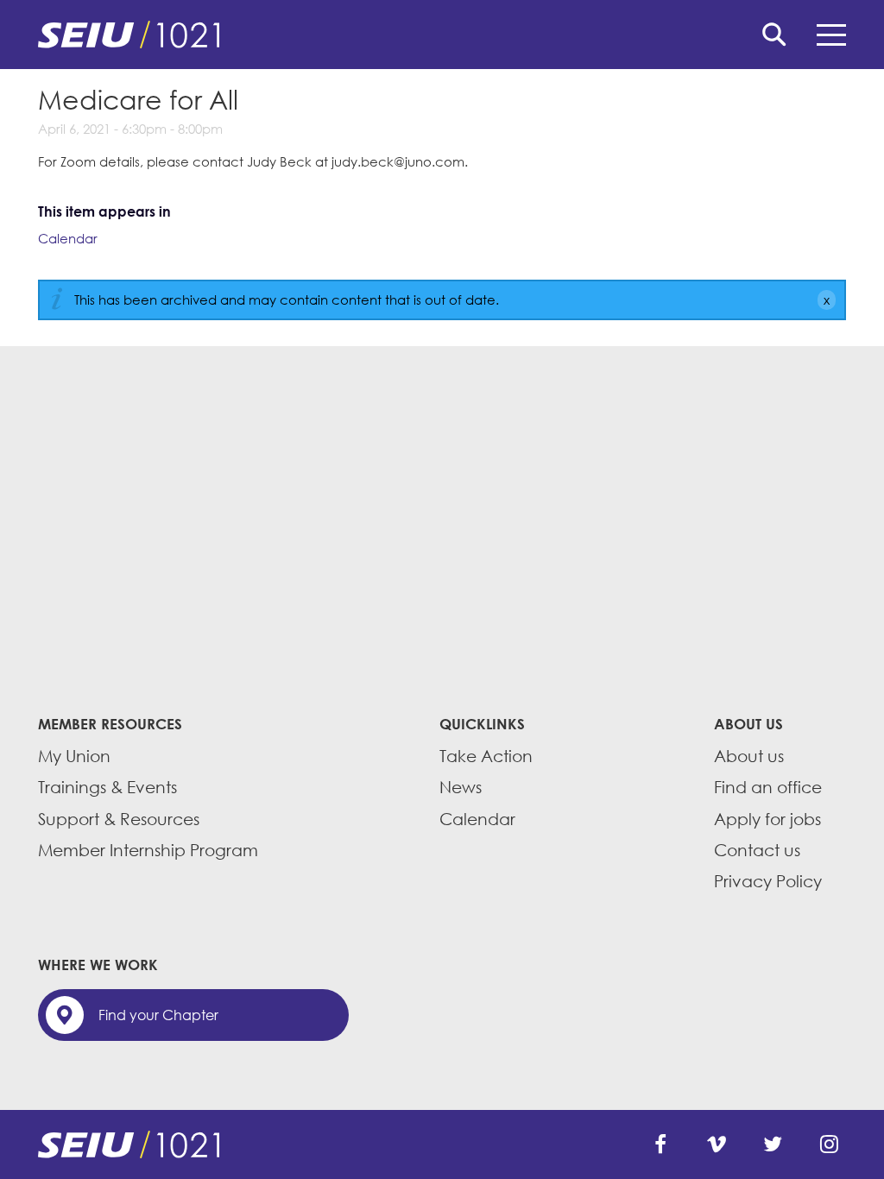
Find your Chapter (158, 1015)
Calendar (68, 238)
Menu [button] (831, 34)
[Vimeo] (716, 1144)
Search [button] (774, 34)
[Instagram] (828, 1144)
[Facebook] (660, 1144)
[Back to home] (442, 34)
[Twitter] (772, 1144)
